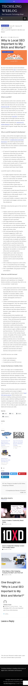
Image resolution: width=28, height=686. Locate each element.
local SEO (14, 116)
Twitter (14, 473)
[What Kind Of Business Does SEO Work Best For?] (6, 453)
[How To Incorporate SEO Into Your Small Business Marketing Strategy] (18, 435)
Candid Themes (20, 683)
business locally (5, 106)
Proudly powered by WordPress (11, 681)
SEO (15, 69)
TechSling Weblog (12, 8)
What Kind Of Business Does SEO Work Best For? (5, 460)
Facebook (5, 473)
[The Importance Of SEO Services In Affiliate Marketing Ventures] (6, 435)
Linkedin (5, 477)
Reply (20, 606)
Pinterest (22, 473)
